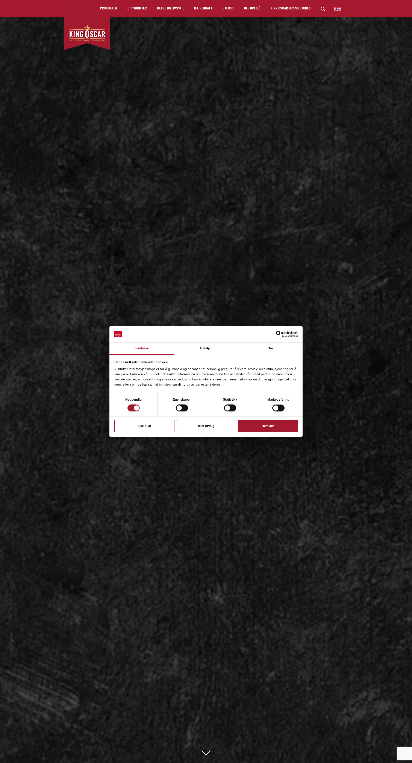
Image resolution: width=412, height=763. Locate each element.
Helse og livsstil (170, 8)
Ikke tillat (144, 426)
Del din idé (252, 8)
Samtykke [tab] (141, 348)
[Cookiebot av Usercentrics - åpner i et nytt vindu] (279, 334)
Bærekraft (203, 8)
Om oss (228, 8)
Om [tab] (270, 348)
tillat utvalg (206, 426)
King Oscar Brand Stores (291, 8)
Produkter (108, 8)
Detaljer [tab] (206, 348)
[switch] (182, 408)
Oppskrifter (137, 8)
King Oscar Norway (337, 8)
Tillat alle (267, 426)
